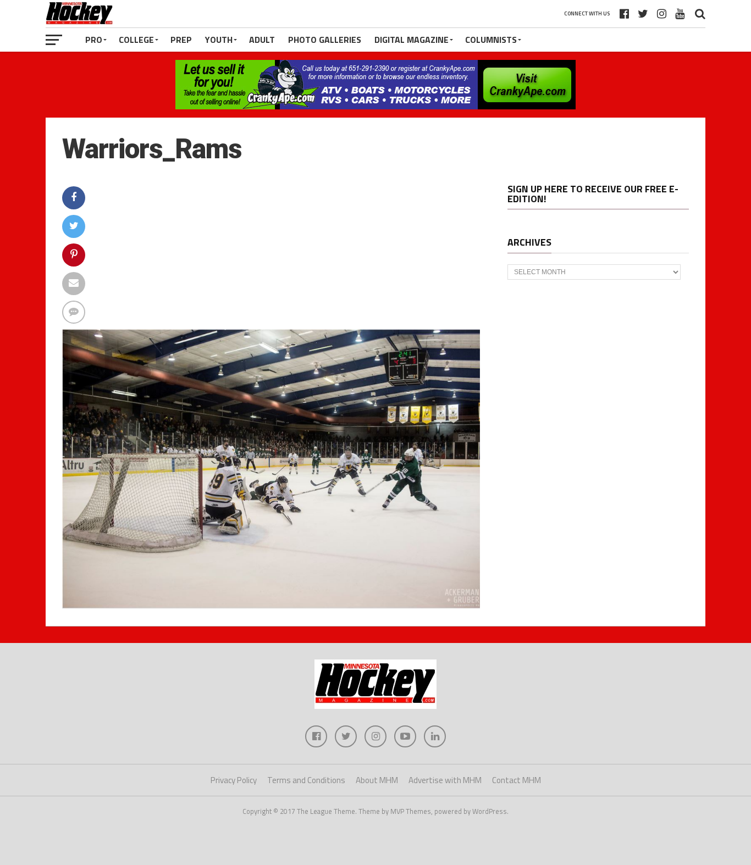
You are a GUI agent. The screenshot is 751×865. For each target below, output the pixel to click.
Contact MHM (516, 780)
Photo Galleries (324, 39)
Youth (219, 39)
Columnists (491, 39)
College (136, 39)
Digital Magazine (411, 39)
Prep (181, 39)
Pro (93, 39)
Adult (262, 39)
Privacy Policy (234, 780)
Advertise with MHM (445, 780)
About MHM (377, 780)
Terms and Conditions (306, 780)
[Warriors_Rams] (271, 605)
